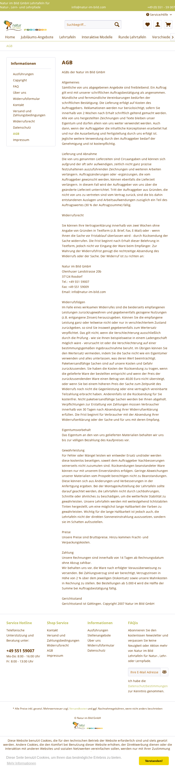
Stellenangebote (99, 635)
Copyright (20, 80)
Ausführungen (23, 74)
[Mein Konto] (157, 24)
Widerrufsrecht (24, 121)
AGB (16, 134)
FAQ (16, 86)
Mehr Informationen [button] (21, 763)
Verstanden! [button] (154, 761)
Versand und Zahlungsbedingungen (29, 113)
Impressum (21, 140)
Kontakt (18, 105)
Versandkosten (78, 708)
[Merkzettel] (147, 24)
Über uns (19, 93)
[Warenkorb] (168, 24)
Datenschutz (22, 127)
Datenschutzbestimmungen (148, 686)
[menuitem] (93, 24)
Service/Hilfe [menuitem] (159, 15)
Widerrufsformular (26, 99)
